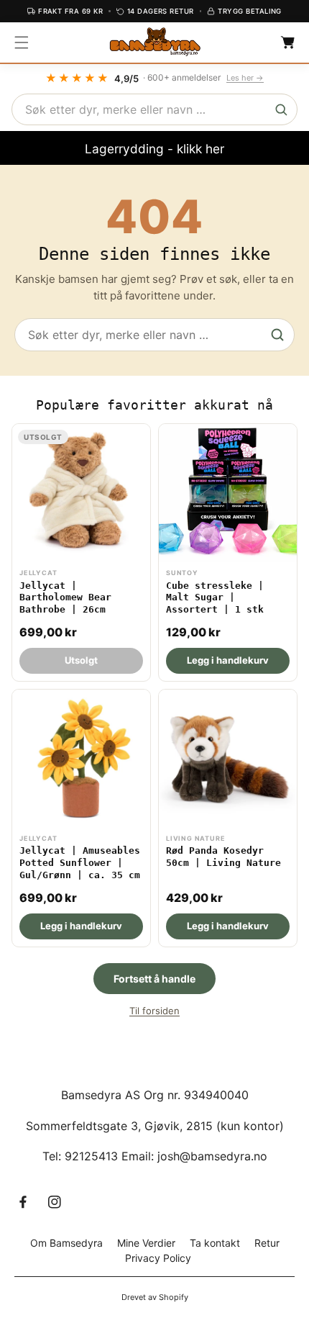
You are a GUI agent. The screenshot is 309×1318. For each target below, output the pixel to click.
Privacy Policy (158, 1258)
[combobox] (154, 109)
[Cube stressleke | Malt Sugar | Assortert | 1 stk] (228, 552)
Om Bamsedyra (66, 1243)
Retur (267, 1243)
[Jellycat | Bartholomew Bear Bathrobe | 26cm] (81, 552)
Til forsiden (154, 1010)
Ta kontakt (215, 1243)
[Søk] (281, 109)
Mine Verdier (146, 1243)
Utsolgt (81, 660)
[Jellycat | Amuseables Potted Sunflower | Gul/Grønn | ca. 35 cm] (81, 818)
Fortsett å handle (154, 978)
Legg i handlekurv (228, 660)
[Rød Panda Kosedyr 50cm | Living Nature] (228, 818)
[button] (21, 42)
